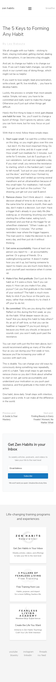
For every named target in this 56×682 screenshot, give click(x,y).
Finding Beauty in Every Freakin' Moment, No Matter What (42, 419)
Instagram (28, 652)
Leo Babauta (16, 44)
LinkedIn (28, 655)
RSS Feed (42, 655)
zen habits (8, 8)
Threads (43, 652)
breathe (50, 8)
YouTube (13, 652)
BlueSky (14, 655)
